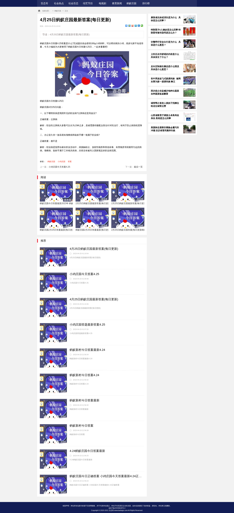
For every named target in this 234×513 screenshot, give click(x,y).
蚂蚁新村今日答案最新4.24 (87, 350)
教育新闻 (117, 3)
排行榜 (146, 3)
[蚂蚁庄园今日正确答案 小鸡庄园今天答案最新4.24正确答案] (53, 484)
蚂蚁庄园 (131, 3)
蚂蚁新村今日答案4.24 (84, 375)
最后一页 (138, 167)
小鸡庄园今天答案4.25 (59, 167)
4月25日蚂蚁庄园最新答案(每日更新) (94, 248)
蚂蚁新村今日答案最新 (84, 400)
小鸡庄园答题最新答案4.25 (87, 324)
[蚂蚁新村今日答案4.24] (53, 383)
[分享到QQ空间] (129, 26)
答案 (70, 161)
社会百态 (73, 3)
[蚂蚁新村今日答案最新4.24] (53, 358)
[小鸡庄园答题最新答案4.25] (53, 332)
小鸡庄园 (61, 161)
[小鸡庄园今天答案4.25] (53, 282)
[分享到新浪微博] (132, 26)
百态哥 (44, 3)
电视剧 (102, 3)
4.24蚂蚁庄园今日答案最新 (87, 451)
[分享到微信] (142, 26)
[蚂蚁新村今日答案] (53, 433)
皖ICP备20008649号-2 (117, 508)
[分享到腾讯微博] (136, 26)
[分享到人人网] (139, 26)
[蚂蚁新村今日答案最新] (53, 408)
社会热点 (59, 3)
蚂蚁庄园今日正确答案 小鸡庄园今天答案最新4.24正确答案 (107, 476)
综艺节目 (88, 3)
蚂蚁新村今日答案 (81, 425)
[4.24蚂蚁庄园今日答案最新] (53, 459)
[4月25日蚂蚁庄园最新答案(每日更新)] (53, 257)
